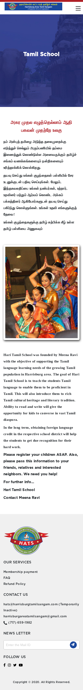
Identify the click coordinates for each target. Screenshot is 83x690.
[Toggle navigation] (78, 7)
